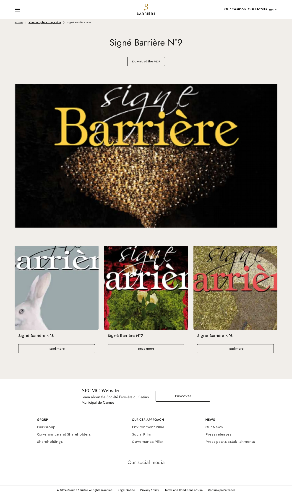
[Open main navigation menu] (18, 9)
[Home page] (146, 9)
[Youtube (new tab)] (146, 475)
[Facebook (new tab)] (159, 475)
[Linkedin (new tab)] (133, 475)
